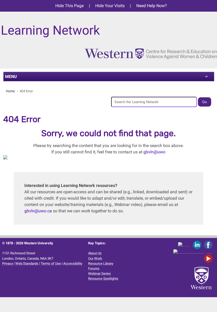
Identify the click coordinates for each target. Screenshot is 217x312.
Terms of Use (51, 263)
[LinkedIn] (198, 244)
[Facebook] (209, 244)
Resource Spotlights (103, 279)
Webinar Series (99, 274)
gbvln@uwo (154, 151)
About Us (95, 253)
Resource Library (100, 263)
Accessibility (72, 263)
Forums (94, 268)
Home (10, 91)
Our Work (95, 258)
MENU (11, 76)
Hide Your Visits (110, 5)
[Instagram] (193, 252)
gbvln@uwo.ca (38, 210)
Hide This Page (69, 5)
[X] (185, 244)
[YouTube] (209, 258)
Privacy (7, 263)
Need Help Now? (151, 5)
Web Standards (26, 263)
